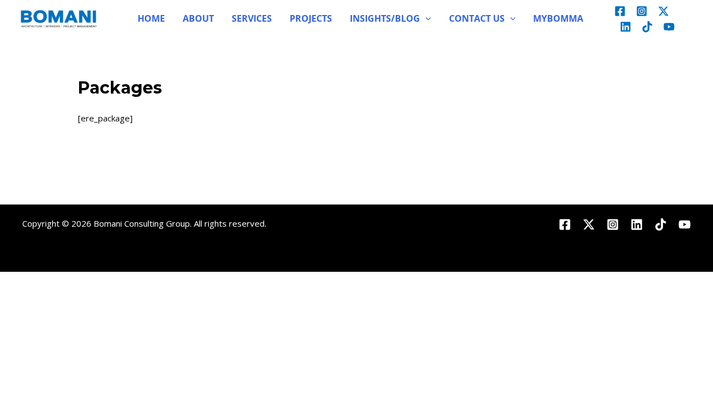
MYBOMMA (558, 18)
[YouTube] (669, 26)
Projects (311, 18)
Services (252, 18)
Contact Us (477, 18)
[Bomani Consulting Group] (58, 17)
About (198, 18)
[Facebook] (620, 11)
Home (151, 18)
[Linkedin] (625, 26)
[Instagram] (641, 11)
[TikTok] (647, 26)
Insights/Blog (385, 18)
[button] (425, 18)
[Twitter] (663, 11)
